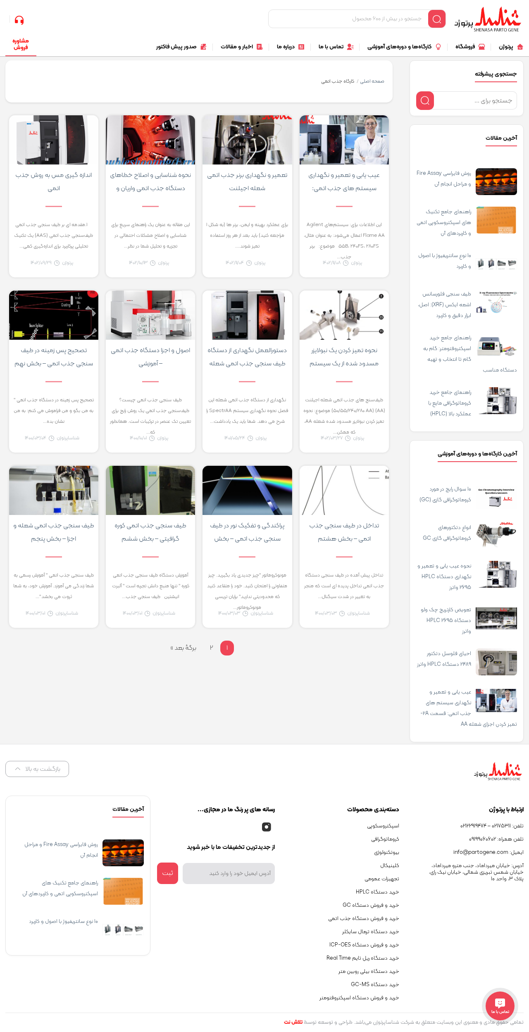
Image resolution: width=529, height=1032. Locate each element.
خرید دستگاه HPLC (377, 892)
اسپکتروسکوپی (383, 826)
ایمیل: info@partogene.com (488, 852)
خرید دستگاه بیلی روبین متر (368, 972)
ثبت (167, 873)
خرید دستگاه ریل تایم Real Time (362, 958)
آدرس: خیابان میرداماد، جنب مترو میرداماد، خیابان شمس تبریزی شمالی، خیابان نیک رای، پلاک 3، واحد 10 (476, 872)
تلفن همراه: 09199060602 (496, 839)
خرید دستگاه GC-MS (375, 985)
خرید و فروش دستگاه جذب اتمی (363, 919)
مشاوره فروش (20, 44)
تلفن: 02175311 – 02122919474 (492, 826)
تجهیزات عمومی (382, 879)
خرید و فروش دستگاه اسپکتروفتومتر (359, 998)
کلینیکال (389, 866)
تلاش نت (293, 1022)
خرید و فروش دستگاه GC (371, 905)
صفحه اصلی (372, 81)
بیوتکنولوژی (386, 852)
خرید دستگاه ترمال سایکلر (370, 932)
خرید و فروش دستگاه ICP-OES (364, 945)
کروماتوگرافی (385, 839)
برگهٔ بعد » (183, 648)
